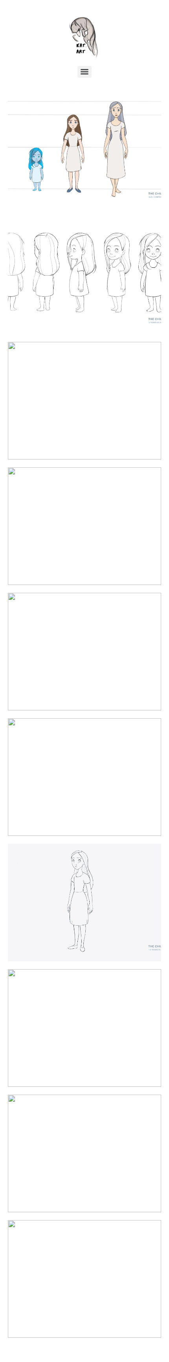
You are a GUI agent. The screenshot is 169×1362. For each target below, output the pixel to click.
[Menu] (84, 72)
